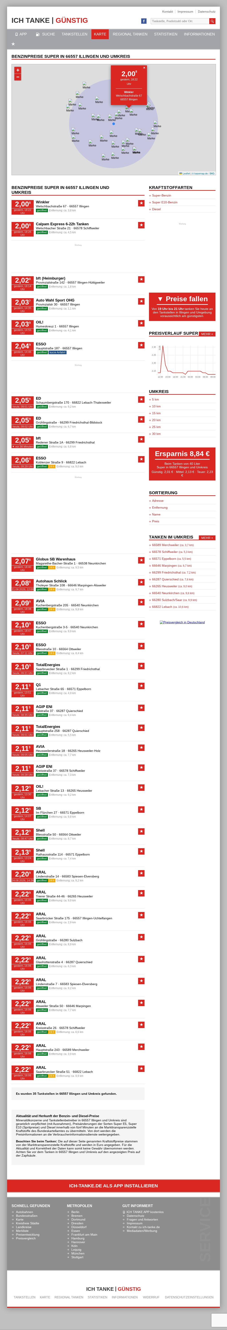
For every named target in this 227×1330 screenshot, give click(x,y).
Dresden (77, 1223)
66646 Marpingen (78, 1006)
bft (38, 438)
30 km (156, 434)
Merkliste (22, 1231)
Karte (100, 34)
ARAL (41, 872)
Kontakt (167, 11)
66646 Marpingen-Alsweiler (87, 585)
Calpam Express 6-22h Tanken (62, 224)
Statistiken (165, 34)
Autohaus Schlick (51, 581)
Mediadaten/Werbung (142, 1231)
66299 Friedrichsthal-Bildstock (81, 422)
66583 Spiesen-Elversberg (80, 876)
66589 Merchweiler (76, 1050)
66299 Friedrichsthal (80, 442)
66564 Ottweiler (70, 649)
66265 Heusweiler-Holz (84, 750)
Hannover (78, 1242)
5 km (155, 399)
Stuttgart (77, 1257)
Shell (40, 830)
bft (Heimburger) (50, 278)
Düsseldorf (78, 1227)
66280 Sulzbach (71, 940)
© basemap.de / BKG (203, 173)
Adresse (158, 500)
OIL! (39, 322)
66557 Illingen (129, 99)
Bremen (76, 1215)
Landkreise (23, 1227)
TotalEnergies (48, 665)
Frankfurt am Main (84, 1234)
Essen (75, 1231)
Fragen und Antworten (142, 1219)
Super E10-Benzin (165, 202)
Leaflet (186, 173)
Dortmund (78, 1219)
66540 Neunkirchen (85, 605)
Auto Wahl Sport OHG (55, 300)
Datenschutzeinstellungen (189, 1297)
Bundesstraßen (26, 1215)
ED (38, 398)
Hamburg (77, 1238)
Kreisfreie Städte (27, 1223)
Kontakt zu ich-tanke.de (143, 1227)
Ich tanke (50, 20)
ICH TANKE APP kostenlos (145, 1212)
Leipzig (76, 1249)
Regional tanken (130, 34)
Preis (155, 521)
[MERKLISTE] (13, 44)
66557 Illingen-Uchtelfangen (92, 918)
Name (156, 514)
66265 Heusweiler (79, 790)
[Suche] (212, 21)
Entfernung (160, 507)
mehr (205, 334)
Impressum (185, 11)
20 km (156, 420)
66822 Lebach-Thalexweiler (91, 402)
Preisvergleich (26, 1238)
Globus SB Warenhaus (55, 559)
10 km (156, 406)
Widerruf (151, 1297)
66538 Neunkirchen (92, 563)
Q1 (38, 685)
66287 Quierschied (69, 711)
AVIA (40, 601)
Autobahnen (24, 1212)
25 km (156, 427)
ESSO (41, 344)
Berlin (75, 1212)
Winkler (42, 202)
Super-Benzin (161, 195)
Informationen (199, 34)
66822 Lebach (76, 462)
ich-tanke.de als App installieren (113, 1185)
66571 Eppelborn (79, 689)
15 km (156, 413)
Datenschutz (206, 11)
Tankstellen (74, 34)
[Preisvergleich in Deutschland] (182, 622)
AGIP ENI (44, 707)
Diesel (156, 209)
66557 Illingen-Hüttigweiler (86, 282)
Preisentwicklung (27, 1234)
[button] (129, 112)
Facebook (144, 21)
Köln (74, 1246)
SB (38, 808)
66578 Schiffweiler (86, 228)
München (77, 1253)
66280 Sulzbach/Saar (174, 600)
